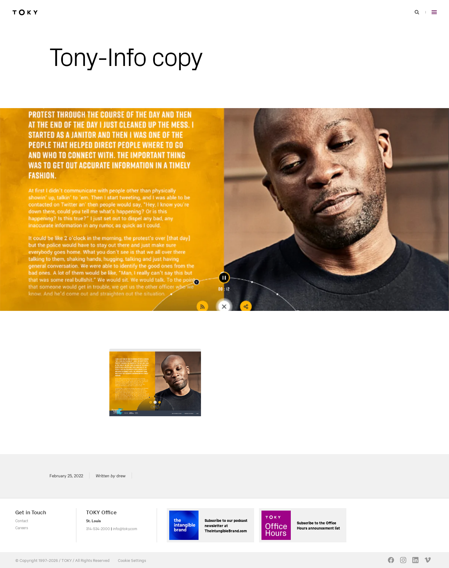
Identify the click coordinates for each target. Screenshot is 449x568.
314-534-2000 (98, 528)
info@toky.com (125, 528)
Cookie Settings (132, 560)
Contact (21, 520)
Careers (21, 527)
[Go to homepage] (25, 12)
